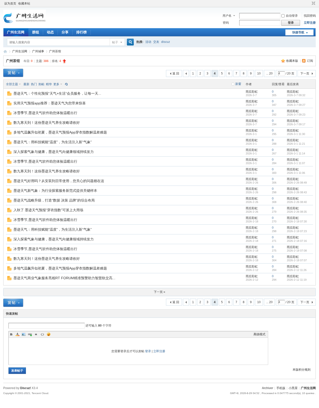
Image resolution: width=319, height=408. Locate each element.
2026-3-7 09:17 (296, 124)
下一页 (304, 73)
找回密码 (310, 15)
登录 (148, 351)
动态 (50, 32)
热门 (34, 84)
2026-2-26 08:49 (297, 182)
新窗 (238, 84)
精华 (49, 84)
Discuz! (25, 388)
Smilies (48, 334)
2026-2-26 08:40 (297, 202)
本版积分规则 (302, 369)
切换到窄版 (313, 3)
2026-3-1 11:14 (296, 153)
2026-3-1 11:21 (296, 143)
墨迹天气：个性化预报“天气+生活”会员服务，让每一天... (57, 93)
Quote (36, 334)
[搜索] (129, 42)
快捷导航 (298, 32)
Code (42, 334)
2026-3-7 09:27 (296, 104)
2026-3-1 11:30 (296, 134)
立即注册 (310, 22)
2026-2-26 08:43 (297, 192)
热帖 (41, 84)
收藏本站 (24, 3)
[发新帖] (13, 73)
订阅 (310, 61)
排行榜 (81, 32)
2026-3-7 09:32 (296, 95)
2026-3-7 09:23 (296, 114)
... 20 (269, 73)
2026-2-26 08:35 (297, 211)
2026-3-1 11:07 (296, 163)
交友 (156, 42)
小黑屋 (293, 388)
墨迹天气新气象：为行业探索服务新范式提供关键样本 (55, 191)
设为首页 (10, 3)
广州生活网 (15, 32)
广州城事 (38, 51)
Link (29, 334)
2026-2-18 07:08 (297, 250)
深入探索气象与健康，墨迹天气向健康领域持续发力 (53, 152)
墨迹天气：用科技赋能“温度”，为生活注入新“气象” (52, 142)
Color (17, 334)
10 (259, 73)
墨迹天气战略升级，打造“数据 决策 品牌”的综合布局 (54, 200)
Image (23, 334)
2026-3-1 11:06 (296, 172)
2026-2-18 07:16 (297, 240)
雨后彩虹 (252, 91)
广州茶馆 (55, 51)
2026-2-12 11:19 (297, 279)
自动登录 (292, 15)
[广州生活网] (24, 25)
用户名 (227, 15)
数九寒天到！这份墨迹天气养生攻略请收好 (46, 123)
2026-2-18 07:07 (297, 260)
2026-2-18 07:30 (297, 221)
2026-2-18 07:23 (297, 231)
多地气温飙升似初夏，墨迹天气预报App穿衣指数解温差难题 (60, 132)
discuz (165, 42)
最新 (26, 84)
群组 (35, 32)
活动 (148, 42)
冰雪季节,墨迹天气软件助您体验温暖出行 (45, 113)
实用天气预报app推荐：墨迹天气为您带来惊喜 (49, 103)
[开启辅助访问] (309, 3)
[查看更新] (66, 84)
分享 (65, 32)
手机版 (280, 388)
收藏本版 (292, 61)
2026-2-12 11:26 (297, 270)
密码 (226, 22)
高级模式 (259, 334)
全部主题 (12, 84)
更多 (56, 84)
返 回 (175, 73)
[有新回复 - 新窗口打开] (9, 94)
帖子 (115, 42)
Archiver (267, 388)
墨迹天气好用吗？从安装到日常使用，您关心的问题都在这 (58, 181)
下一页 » (159, 292)
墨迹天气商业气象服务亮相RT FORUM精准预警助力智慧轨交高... (64, 278)
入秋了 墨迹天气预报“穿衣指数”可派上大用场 (48, 210)
